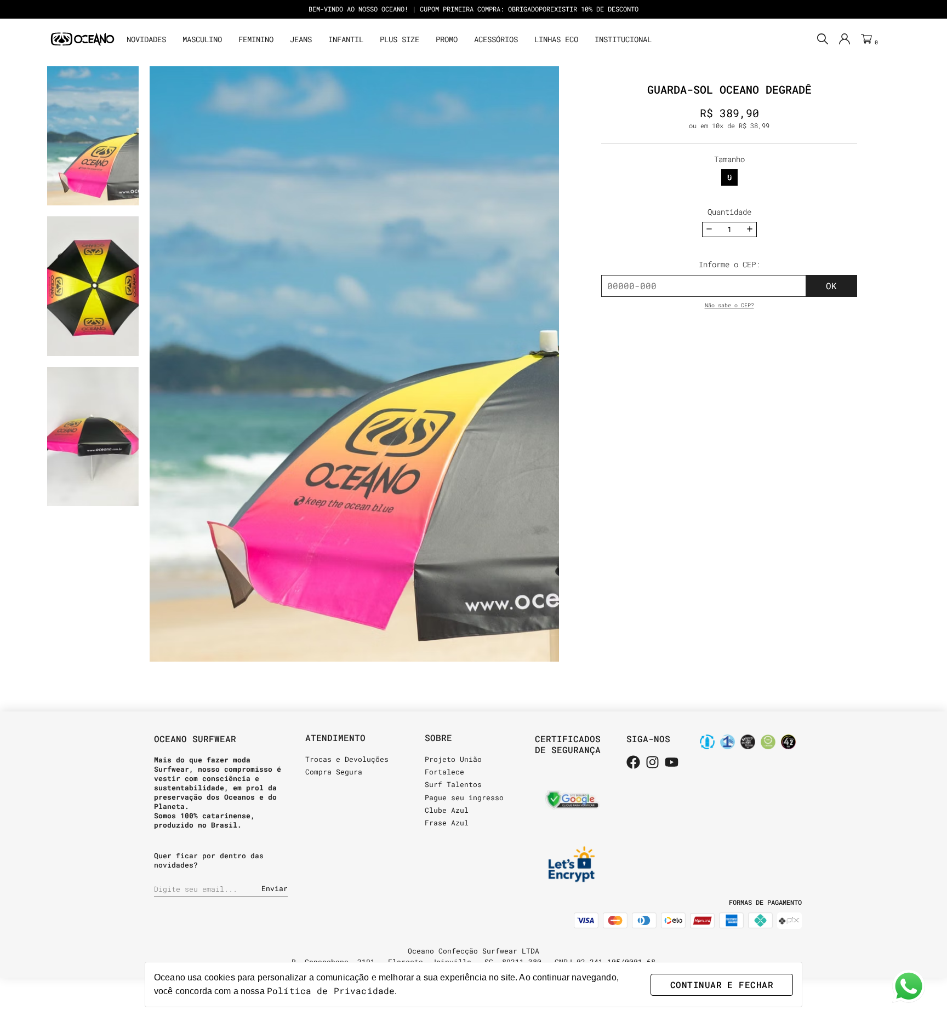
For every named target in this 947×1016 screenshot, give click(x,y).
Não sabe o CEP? (729, 305)
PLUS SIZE (399, 39)
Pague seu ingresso (464, 797)
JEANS (301, 39)
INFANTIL (345, 39)
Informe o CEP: (729, 264)
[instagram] (652, 763)
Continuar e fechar (721, 984)
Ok (831, 285)
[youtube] (671, 763)
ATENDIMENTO (335, 737)
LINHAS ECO (556, 39)
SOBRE (438, 737)
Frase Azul (447, 823)
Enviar (274, 888)
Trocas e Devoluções (347, 759)
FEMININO (255, 39)
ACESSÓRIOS (496, 39)
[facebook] (633, 763)
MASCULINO (202, 39)
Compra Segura (333, 772)
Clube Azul (447, 810)
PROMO (447, 39)
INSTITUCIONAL (623, 39)
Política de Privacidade (331, 990)
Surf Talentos (453, 784)
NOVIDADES (146, 39)
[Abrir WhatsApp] (908, 986)
